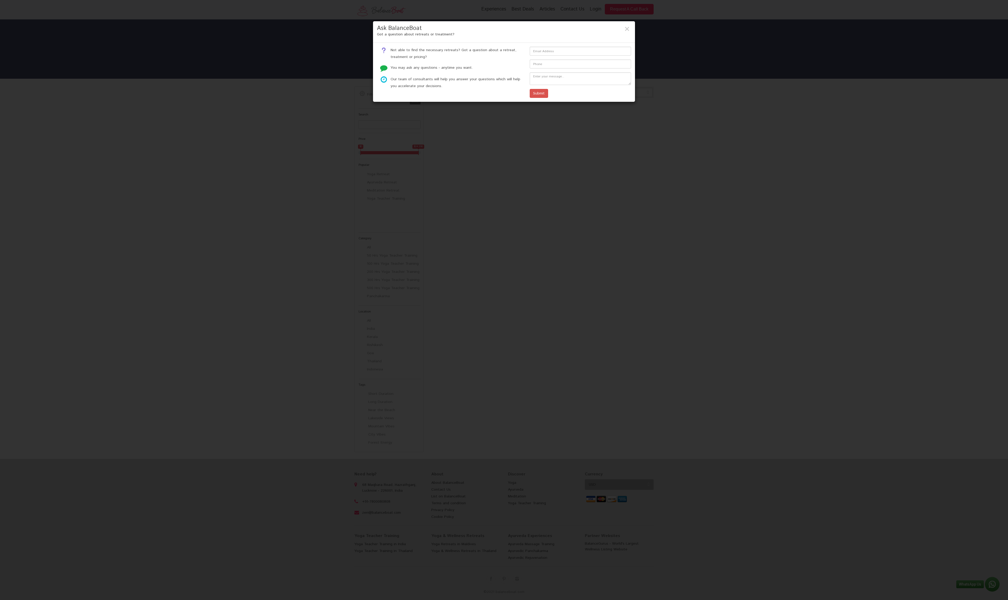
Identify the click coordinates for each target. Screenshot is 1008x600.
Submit (539, 93)
